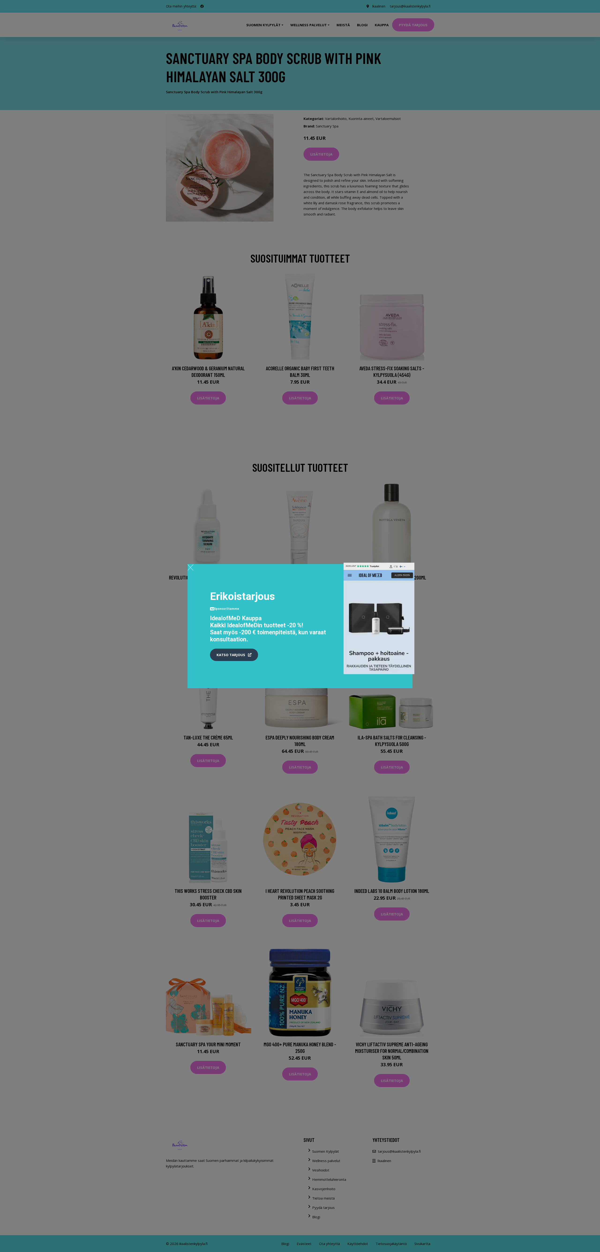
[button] (234, 655)
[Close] (190, 567)
